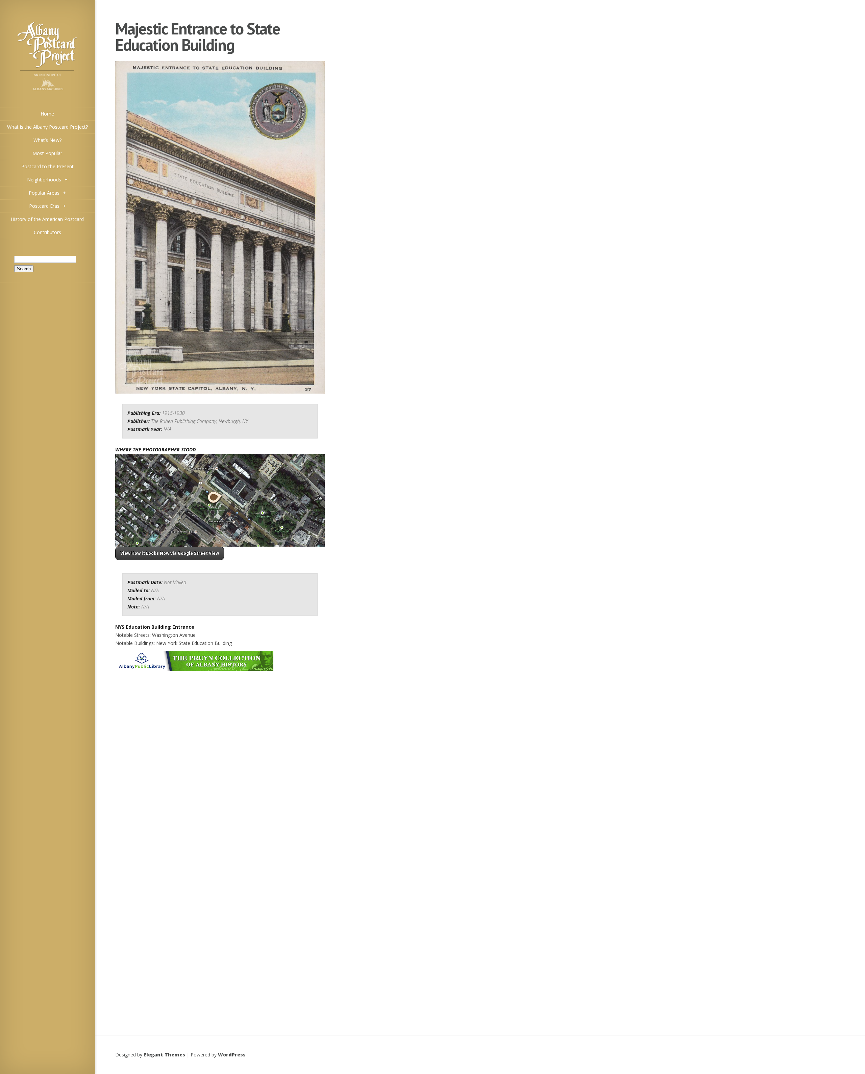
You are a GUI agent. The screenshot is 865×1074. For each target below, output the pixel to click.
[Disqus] (220, 756)
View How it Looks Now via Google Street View (169, 553)
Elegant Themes (164, 1054)
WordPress (232, 1054)
